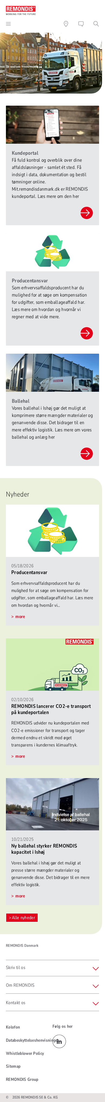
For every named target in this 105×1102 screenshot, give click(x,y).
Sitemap (13, 1066)
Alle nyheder (23, 918)
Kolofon (13, 1027)
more (19, 616)
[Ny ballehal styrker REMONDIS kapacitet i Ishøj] (52, 782)
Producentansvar (29, 572)
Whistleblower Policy (25, 1053)
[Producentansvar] (52, 508)
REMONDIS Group (22, 1079)
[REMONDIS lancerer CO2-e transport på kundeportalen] (52, 642)
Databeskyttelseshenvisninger (32, 1040)
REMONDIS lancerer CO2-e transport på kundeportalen (51, 709)
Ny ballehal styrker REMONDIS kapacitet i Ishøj (44, 849)
